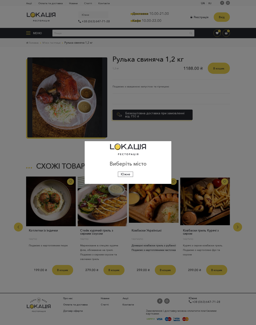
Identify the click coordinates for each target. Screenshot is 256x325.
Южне (125, 174)
